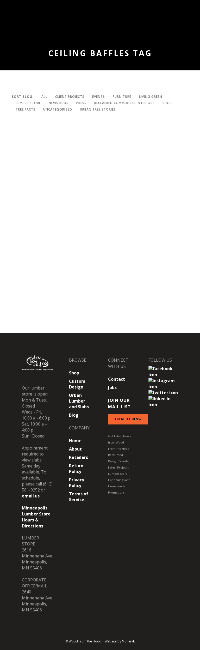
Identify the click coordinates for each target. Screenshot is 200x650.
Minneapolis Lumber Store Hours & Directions (36, 517)
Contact (116, 379)
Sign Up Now (128, 419)
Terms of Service (78, 496)
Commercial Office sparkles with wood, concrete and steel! (82, 310)
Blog (73, 415)
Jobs (112, 387)
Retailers (78, 457)
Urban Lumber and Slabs (79, 401)
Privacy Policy (76, 482)
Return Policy (76, 468)
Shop (74, 373)
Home (75, 441)
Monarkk (128, 641)
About (75, 449)
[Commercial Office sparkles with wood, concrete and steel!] (103, 206)
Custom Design (77, 384)
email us (31, 496)
